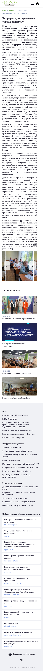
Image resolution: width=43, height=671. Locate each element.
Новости (12, 11)
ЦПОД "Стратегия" (9, 419)
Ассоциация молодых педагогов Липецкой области (19, 456)
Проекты (5, 430)
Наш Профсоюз (18, 438)
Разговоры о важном (10, 502)
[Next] (32, 265)
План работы (7, 415)
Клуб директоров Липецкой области (16, 471)
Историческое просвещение (13, 467)
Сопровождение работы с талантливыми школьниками (18, 494)
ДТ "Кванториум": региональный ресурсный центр (20, 488)
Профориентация (28, 502)
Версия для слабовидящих (24, 654)
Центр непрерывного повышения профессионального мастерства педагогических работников (15, 425)
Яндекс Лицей (27, 505)
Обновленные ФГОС (31, 464)
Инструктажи (32, 467)
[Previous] (7, 265)
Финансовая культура (11, 505)
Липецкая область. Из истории (14, 498)
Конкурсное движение (11, 460)
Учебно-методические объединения (17, 451)
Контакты (6, 438)
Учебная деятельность (11, 447)
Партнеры (31, 434)
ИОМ (4, 11)
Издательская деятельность (14, 434)
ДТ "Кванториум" (21, 415)
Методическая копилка (11, 464)
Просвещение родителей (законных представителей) (16, 476)
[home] (9, 3)
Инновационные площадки (21, 430)
